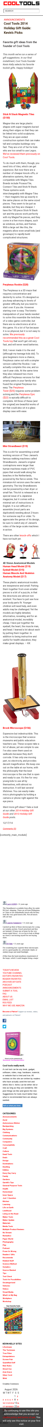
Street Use (7, 1369)
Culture (6, 1151)
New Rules (7, 1366)
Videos (5, 1289)
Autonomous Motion (11, 1123)
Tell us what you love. (12, 1106)
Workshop (7, 1301)
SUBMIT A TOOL (10, 991)
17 (4, 1407)
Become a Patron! (10, 1012)
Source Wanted (9, 1270)
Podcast (6, 1248)
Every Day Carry (9, 1173)
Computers (7, 1142)
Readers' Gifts (9, 1254)
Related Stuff (8, 1261)
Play (4, 1245)
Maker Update (8, 1220)
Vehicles (6, 1286)
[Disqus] (21, 868)
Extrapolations (9, 1356)
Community (7, 1139)
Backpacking (8, 1126)
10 (4, 1403)
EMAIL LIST (8, 999)
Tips (4, 1273)
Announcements (14, 19)
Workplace (7, 1298)
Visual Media (8, 1292)
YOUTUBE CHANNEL (12, 973)
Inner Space (8, 1195)
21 (13, 1407)
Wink (5, 1378)
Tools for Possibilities (12, 1279)
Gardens (6, 1179)
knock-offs (25, 535)
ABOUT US (7, 997)
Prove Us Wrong (9, 1251)
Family (5, 1176)
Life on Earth (8, 1207)
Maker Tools (8, 1217)
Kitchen (6, 1201)
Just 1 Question (9, 1198)
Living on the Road (10, 1214)
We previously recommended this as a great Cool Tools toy (21, 338)
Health (5, 1189)
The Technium (9, 1350)
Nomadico (7, 1236)
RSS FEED (7, 1002)
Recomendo (8, 1258)
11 (6, 1403)
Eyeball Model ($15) (13, 569)
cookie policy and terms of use (19, 1417)
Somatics (7, 1267)
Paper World (8, 1239)
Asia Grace (7, 1372)
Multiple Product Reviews (13, 1229)
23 (18, 1407)
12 (8, 1403)
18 (6, 1407)
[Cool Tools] (21, 3)
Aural (5, 1120)
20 (11, 1407)
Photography (8, 1242)
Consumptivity (9, 1145)
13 (11, 1403)
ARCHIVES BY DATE (12, 982)
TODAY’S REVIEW (11, 970)
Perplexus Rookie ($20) (15, 284)
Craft (5, 1148)
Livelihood (7, 1211)
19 (8, 1407)
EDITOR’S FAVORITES (13, 976)
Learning (6, 1204)
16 (18, 1403)
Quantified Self (9, 1363)
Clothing (6, 1132)
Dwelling (6, 1167)
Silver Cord (7, 1375)
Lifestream (7, 1347)
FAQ (4, 994)
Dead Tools (7, 1154)
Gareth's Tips (8, 1182)
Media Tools (8, 1226)
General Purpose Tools (12, 1186)
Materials (6, 1223)
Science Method (10, 1264)
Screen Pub (8, 1359)
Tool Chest (7, 1276)
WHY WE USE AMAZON (13, 1005)
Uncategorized (9, 1283)
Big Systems (8, 1129)
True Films (7, 1353)
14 (13, 1403)
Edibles (6, 1170)
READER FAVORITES (12, 979)
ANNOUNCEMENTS (12, 988)
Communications (10, 1136)
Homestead (7, 1192)
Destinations (8, 1164)
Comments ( (8, 828)
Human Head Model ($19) (17, 566)
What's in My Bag (10, 1295)
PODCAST (7, 985)
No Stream (7, 1233)
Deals (5, 1157)
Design (5, 1161)
